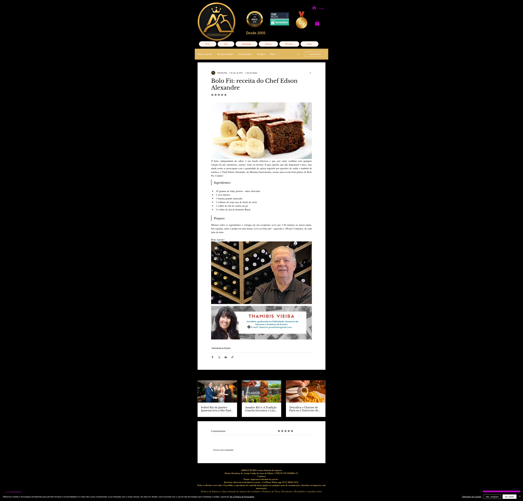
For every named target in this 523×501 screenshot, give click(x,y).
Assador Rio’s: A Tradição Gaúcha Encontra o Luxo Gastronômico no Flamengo (261, 409)
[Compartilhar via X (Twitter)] (219, 357)
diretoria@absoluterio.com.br (247, 482)
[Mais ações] (310, 72)
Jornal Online (245, 54)
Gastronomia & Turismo (221, 348)
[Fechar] (519, 496)
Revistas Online (225, 54)
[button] (317, 23)
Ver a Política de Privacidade (242, 496)
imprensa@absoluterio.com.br (264, 479)
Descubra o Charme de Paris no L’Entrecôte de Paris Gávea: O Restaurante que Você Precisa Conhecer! (303, 409)
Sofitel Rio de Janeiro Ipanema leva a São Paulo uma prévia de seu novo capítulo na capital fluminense (217, 409)
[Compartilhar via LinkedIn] (225, 357)
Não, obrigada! (492, 496)
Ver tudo (322, 375)
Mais (272, 54)
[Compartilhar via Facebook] (212, 357)
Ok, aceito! (509, 496)
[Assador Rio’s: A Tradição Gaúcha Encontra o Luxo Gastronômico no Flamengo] (261, 391)
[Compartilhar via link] (232, 357)
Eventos (261, 54)
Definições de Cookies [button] (471, 496)
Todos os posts (204, 54)
